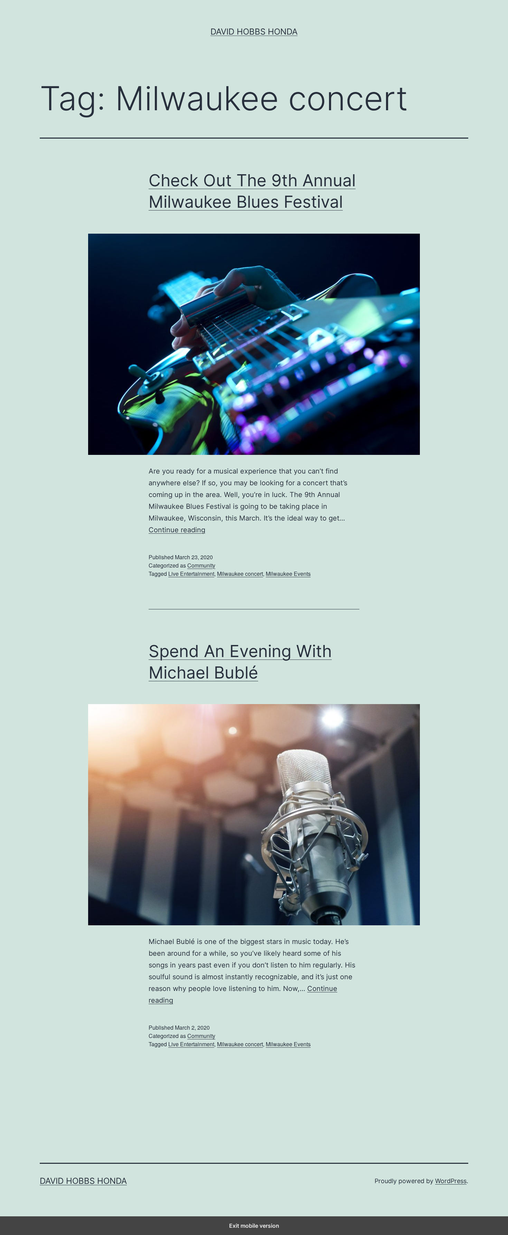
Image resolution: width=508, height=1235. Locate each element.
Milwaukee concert (240, 574)
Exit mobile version (254, 1225)
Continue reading (177, 530)
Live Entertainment (191, 574)
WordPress (451, 1181)
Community (201, 565)
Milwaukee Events (288, 574)
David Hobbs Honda (254, 32)
